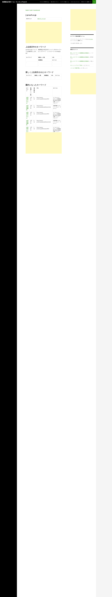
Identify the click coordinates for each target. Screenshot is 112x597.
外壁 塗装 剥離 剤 (27, 107)
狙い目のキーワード (55, 1)
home (27, 10)
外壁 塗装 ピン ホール (27, 100)
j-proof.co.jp (36, 10)
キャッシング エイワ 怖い (76, 65)
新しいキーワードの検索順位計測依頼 (79, 53)
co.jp (31, 10)
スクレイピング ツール (75, 1)
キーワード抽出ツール (64, 1)
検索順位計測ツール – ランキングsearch (14, 2)
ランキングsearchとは (44, 1)
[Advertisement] (44, 32)
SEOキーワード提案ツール (86, 1)
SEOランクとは (41, 18)
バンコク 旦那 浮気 (74, 68)
